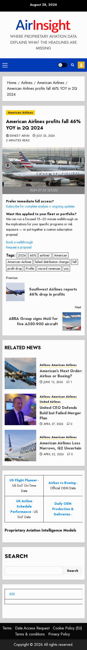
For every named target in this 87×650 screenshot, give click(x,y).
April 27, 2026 (54, 424)
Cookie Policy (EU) (67, 628)
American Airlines (20, 113)
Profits (30, 268)
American (60, 255)
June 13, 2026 (53, 382)
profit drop (14, 268)
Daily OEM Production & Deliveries (63, 509)
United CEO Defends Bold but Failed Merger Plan (60, 413)
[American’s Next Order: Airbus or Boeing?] (20, 373)
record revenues (49, 268)
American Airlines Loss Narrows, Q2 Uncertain (60, 445)
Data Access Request (32, 628)
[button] (5, 65)
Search (16, 556)
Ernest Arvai (19, 136)
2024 (22, 255)
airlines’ (45, 255)
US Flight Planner (23, 480)
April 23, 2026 (54, 454)
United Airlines (50, 402)
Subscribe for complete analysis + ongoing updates (40, 206)
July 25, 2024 (46, 136)
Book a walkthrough (19, 242)
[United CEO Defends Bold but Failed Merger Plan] (20, 409)
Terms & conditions (30, 634)
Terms (7, 628)
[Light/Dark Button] (62, 65)
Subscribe (81, 65)
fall (75, 262)
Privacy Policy (59, 634)
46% (33, 255)
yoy (66, 268)
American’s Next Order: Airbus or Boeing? (61, 373)
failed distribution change (52, 262)
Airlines (45, 365)
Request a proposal (19, 247)
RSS (12, 594)
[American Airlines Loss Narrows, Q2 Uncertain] (20, 445)
